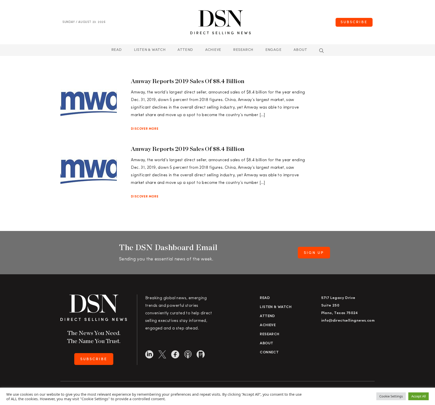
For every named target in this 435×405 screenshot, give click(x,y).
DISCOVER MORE (144, 128)
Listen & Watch (150, 50)
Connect (269, 352)
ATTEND (185, 50)
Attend (267, 316)
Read (116, 50)
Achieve (213, 50)
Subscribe (354, 22)
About (300, 50)
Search (321, 50)
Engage (273, 50)
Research (243, 50)
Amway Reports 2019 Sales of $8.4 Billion (187, 81)
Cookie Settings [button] (391, 396)
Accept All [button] (418, 396)
